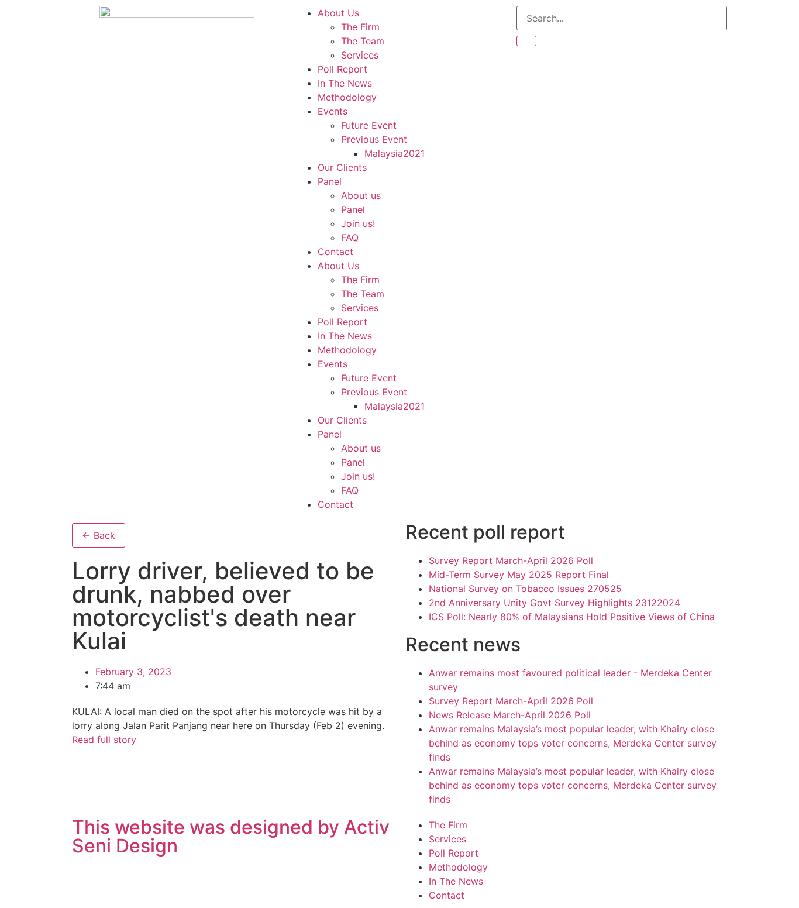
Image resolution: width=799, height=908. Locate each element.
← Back (98, 535)
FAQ (350, 237)
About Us (338, 13)
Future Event (369, 125)
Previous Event (374, 139)
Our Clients (342, 167)
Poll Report (342, 69)
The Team (362, 41)
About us (361, 195)
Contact (335, 251)
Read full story (104, 739)
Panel (330, 181)
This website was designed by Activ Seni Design (231, 836)
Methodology (347, 97)
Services (359, 55)
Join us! (358, 223)
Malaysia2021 (394, 153)
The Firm (360, 27)
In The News (345, 83)
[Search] (526, 41)
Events (332, 111)
